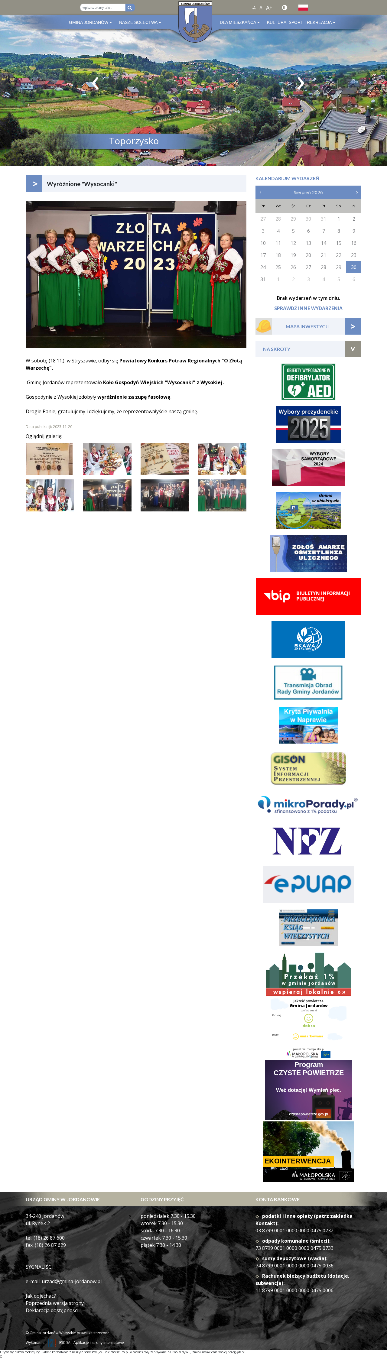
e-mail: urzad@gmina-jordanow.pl (64, 1281)
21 (323, 255)
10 (263, 243)
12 (293, 243)
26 (293, 267)
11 (278, 243)
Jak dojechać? (41, 1296)
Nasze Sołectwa (138, 22)
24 (263, 267)
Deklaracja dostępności (52, 1310)
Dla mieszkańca (238, 22)
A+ (269, 7)
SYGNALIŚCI (39, 1266)
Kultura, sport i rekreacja (299, 22)
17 (263, 255)
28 (323, 267)
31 (263, 279)
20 (308, 255)
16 (353, 243)
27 (308, 267)
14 (323, 243)
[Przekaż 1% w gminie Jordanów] (308, 974)
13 (308, 243)
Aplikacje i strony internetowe (98, 1342)
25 (278, 267)
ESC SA (64, 1342)
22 (338, 255)
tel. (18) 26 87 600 (45, 1237)
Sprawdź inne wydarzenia (308, 308)
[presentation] (95, 83)
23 (353, 255)
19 (293, 255)
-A (254, 8)
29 (338, 267)
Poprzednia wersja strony (55, 1303)
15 (338, 243)
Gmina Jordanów (88, 22)
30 (353, 267)
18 (278, 255)
